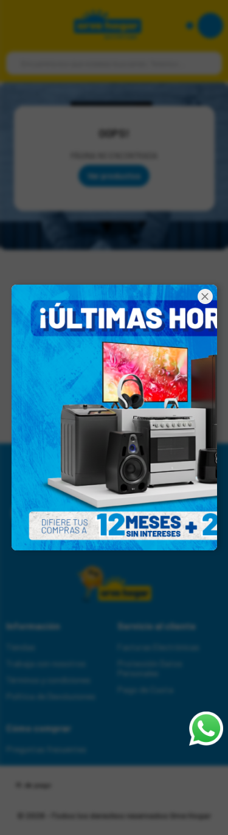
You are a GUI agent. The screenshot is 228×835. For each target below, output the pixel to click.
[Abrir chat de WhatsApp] (206, 729)
